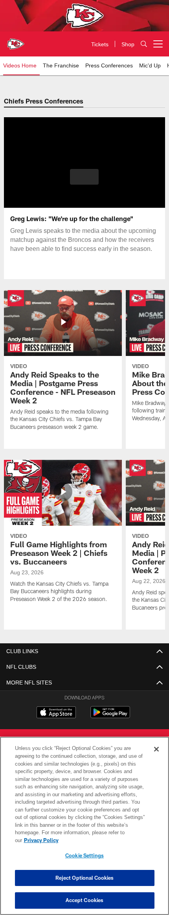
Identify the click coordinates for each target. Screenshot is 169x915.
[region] (84, 829)
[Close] (156, 757)
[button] (84, 177)
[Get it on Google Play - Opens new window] (110, 716)
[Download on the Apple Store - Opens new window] (56, 713)
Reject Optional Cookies (84, 878)
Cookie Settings (84, 855)
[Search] (144, 44)
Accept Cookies (85, 900)
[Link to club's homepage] (15, 40)
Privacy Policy (101, 840)
